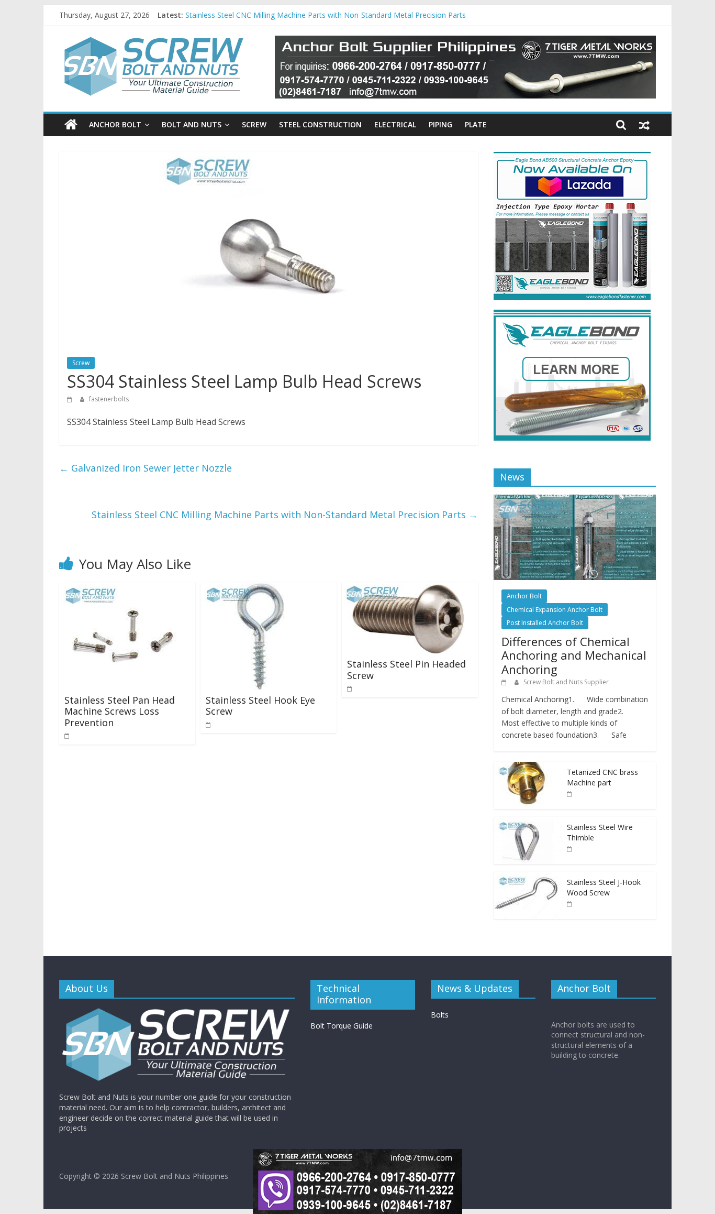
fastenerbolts (109, 399)
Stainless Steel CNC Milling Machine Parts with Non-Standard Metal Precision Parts (285, 514)
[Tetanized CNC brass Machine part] (528, 767)
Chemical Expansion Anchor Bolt (554, 609)
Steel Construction (320, 124)
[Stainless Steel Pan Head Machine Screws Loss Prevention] (124, 588)
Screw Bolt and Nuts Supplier (566, 681)
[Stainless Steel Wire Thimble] (528, 822)
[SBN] (177, 1011)
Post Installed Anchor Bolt (545, 622)
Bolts (440, 1015)
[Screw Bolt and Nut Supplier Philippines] (71, 125)
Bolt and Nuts (191, 124)
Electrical (395, 124)
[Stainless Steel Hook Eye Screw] (259, 588)
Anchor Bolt (115, 124)
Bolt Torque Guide (341, 1026)
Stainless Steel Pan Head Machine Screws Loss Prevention (119, 711)
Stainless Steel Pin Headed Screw (406, 670)
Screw (254, 124)
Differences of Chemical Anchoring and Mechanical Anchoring (573, 655)
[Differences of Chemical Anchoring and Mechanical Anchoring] (575, 500)
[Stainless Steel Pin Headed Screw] (410, 588)
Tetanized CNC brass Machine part (602, 777)
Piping (440, 124)
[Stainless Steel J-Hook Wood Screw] (528, 877)
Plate (476, 124)
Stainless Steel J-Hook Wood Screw (244, 14)
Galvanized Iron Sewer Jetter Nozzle (145, 468)
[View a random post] (644, 125)
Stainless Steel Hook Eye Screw (260, 706)
